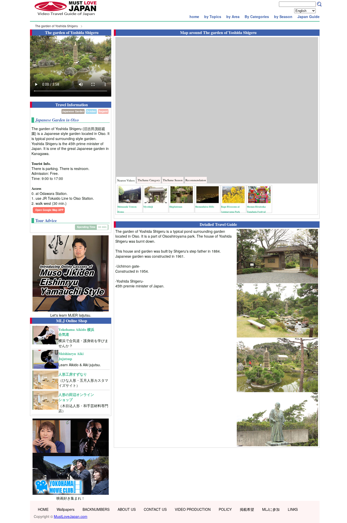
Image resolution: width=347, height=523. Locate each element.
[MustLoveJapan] (65, 16)
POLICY (225, 509)
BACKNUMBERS (96, 509)
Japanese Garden (73, 111)
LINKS (293, 509)
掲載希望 (247, 509)
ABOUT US (127, 509)
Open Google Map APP (49, 210)
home (194, 16)
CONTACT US (155, 509)
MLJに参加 (271, 509)
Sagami (103, 111)
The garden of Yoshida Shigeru (56, 26)
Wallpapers (65, 509)
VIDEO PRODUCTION (193, 509)
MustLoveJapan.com (70, 516)
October (91, 111)
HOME (43, 509)
